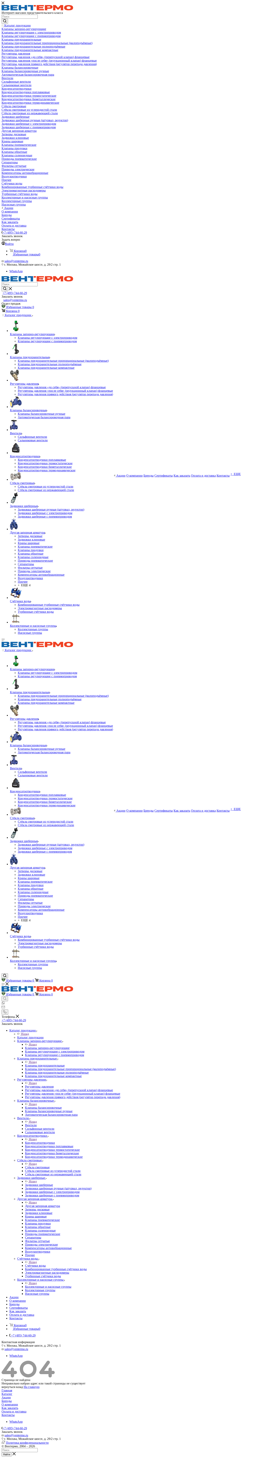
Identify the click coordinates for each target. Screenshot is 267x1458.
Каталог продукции (30, 1037)
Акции (6, 1397)
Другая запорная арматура (42, 1206)
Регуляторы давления (39, 1086)
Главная (7, 1390)
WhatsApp (16, 271)
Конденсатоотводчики (40, 1142)
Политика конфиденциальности (27, 1442)
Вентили (31, 1125)
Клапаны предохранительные (45, 1065)
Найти (6, 1454)
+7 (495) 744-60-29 (15, 232)
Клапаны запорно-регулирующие (47, 1048)
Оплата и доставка (14, 1411)
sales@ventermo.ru (16, 261)
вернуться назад (12, 1387)
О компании (10, 1404)
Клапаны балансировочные (43, 1107)
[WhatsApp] (3, 1003)
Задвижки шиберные (39, 1185)
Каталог (7, 1394)
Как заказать (10, 1408)
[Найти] (5, 21)
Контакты (8, 1415)
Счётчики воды (35, 1265)
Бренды (7, 1401)
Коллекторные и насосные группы (48, 1286)
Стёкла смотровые (37, 1167)
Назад (25, 1034)
